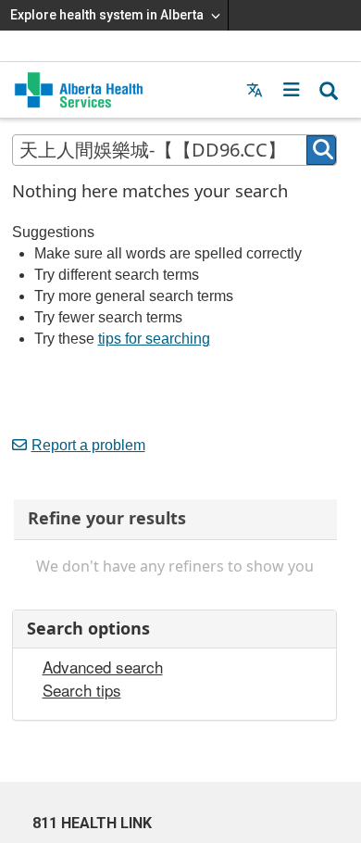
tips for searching (154, 338)
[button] (291, 89)
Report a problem (88, 445)
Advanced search (103, 667)
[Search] (321, 150)
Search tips (82, 690)
